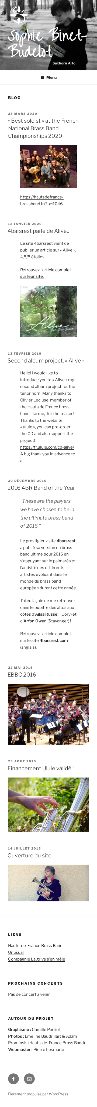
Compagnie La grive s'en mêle (36, 959)
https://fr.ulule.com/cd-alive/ (47, 447)
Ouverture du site (29, 855)
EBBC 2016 (22, 674)
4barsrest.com (54, 640)
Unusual (16, 952)
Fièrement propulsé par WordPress (38, 1094)
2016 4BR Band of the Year (41, 488)
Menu (51, 77)
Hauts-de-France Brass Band (35, 945)
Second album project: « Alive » (46, 360)
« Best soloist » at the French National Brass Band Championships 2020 (43, 128)
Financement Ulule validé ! (41, 768)
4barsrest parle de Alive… (39, 231)
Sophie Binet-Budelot (47, 44)
